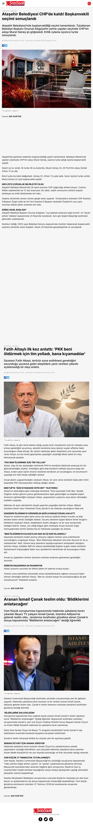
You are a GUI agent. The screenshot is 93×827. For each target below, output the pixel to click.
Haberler (6, 11)
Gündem (14, 11)
